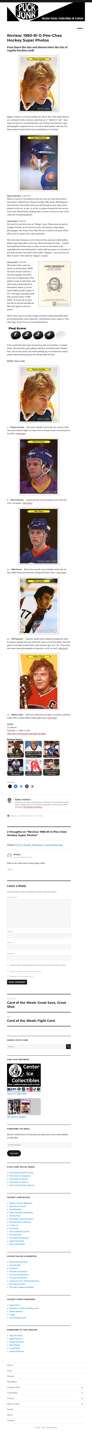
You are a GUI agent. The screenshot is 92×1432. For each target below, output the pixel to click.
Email (10, 942)
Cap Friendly (14, 1265)
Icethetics (13, 1268)
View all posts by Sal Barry (33, 807)
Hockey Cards (13, 1387)
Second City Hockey (18, 1278)
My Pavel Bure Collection (20, 1222)
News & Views (13, 1404)
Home (10, 1365)
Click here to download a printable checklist (26, 734)
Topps (12, 1314)
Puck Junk (13, 1228)
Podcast (10, 1376)
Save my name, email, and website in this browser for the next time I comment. (38, 965)
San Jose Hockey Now (18, 1274)
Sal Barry (13, 816)
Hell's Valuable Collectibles (21, 1212)
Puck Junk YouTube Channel (21, 1185)
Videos (10, 1409)
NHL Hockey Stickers (16, 1117)
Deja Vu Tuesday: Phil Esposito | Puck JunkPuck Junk (39, 845)
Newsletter (12, 1382)
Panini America (16, 1311)
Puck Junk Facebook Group (21, 1173)
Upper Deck (14, 1305)
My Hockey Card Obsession (21, 1219)
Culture (10, 1398)
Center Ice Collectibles (17, 1093)
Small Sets (39, 816)
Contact (10, 1420)
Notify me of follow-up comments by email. (25, 971)
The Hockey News (17, 1284)
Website (11, 953)
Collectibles (12, 1393)
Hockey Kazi (14, 1216)
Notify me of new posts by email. (21, 976)
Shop (9, 1371)
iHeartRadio (14, 1345)
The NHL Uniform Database (21, 1287)
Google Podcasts (16, 1342)
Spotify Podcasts (16, 1351)
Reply (10, 869)
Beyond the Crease (17, 1206)
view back (20, 433)
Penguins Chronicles (18, 1271)
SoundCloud (14, 1348)
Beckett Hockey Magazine (20, 1203)
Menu (80, 28)
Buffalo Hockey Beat (18, 1262)
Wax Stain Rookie (17, 1244)
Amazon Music (15, 1335)
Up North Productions (19, 1238)
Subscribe (14, 1153)
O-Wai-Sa (13, 1225)
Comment (12, 897)
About (10, 1415)
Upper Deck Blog (16, 1241)
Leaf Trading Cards (17, 1318)
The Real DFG (15, 1235)
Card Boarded (15, 1209)
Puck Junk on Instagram (20, 1176)
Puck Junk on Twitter (18, 1182)
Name (10, 931)
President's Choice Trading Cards (24, 1308)
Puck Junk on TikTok (18, 1179)
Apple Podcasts (16, 1339)
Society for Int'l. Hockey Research (24, 1281)
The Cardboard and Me (19, 1231)
